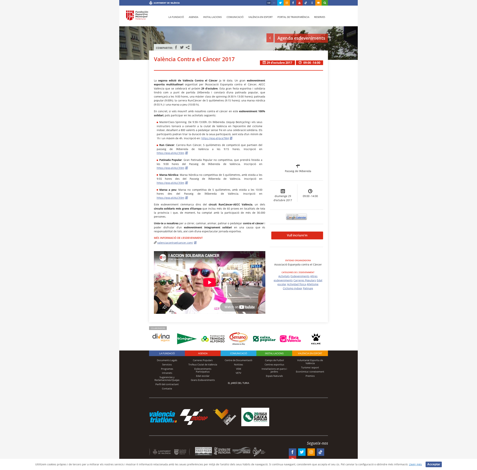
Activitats (284, 276)
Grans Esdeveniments (203, 380)
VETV (238, 373)
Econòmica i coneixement (310, 371)
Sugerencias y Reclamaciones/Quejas (166, 378)
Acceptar (433, 464)
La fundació (176, 17)
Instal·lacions (212, 17)
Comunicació (235, 17)
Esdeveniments (299, 276)
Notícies (238, 364)
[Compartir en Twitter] (182, 47)
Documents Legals (167, 360)
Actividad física (296, 284)
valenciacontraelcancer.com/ (175, 242)
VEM (238, 368)
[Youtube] (299, 3)
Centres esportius (274, 364)
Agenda (193, 17)
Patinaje (308, 288)
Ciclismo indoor (292, 288)
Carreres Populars (304, 280)
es (274, 2)
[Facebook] (293, 3)
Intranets (167, 373)
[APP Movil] (312, 3)
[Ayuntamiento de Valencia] (164, 3)
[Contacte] (318, 3)
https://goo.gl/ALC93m (170, 153)
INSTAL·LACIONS (274, 353)
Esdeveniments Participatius (202, 370)
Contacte (167, 388)
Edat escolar (202, 376)
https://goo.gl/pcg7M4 (215, 138)
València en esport (260, 17)
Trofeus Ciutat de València (202, 364)
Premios (310, 376)
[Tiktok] (306, 3)
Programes (167, 368)
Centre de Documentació (238, 360)
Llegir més (415, 464)
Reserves (319, 17)
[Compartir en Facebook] (176, 47)
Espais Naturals (274, 376)
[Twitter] (280, 3)
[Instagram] (287, 3)
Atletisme (312, 284)
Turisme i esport (310, 367)
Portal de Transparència (293, 17)
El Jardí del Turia (238, 383)
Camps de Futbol (274, 360)
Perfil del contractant (167, 384)
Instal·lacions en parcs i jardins (274, 370)
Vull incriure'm (297, 235)
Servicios (167, 364)
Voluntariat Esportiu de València (310, 362)
